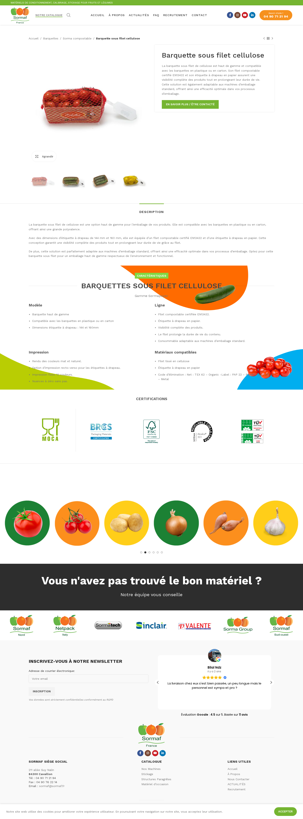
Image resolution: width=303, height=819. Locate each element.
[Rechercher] (69, 15)
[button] (271, 682)
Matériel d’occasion (154, 784)
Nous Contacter (238, 779)
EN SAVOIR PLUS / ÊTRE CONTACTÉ (190, 104)
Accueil (34, 38)
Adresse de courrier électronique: (52, 670)
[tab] (151, 209)
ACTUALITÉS (236, 784)
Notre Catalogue (48, 15)
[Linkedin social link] (252, 15)
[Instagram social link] (237, 15)
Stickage (147, 774)
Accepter (285, 811)
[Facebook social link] (230, 15)
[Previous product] (264, 38)
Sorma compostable (77, 38)
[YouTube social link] (245, 15)
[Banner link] (27, 523)
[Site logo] (20, 15)
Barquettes (50, 38)
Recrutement (236, 789)
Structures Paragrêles (156, 779)
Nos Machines (151, 769)
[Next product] (272, 38)
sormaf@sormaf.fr (52, 786)
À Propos (234, 774)
